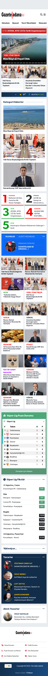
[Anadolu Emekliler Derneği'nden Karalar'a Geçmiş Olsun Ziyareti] (35, 308)
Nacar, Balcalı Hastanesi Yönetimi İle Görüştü (12, 322)
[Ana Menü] (45, 15)
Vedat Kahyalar (21, 614)
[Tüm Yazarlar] (44, 236)
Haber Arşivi (32, 656)
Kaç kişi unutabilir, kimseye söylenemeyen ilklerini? (25, 599)
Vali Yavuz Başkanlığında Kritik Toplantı (34, 296)
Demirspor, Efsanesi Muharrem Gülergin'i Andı (27, 227)
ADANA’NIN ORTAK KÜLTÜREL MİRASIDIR (39, 213)
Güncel (36, 195)
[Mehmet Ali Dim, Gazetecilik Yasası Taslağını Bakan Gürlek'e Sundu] (35, 361)
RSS (9, 666)
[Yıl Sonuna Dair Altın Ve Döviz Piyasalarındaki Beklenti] (12, 335)
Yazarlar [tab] (10, 236)
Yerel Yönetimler (28, 23)
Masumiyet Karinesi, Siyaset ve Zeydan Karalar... (27, 588)
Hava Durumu (9, 645)
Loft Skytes (19, 584)
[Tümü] (44, 549)
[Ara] (41, 15)
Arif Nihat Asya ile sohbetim (25, 577)
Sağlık (6, 317)
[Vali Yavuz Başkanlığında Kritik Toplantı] (35, 283)
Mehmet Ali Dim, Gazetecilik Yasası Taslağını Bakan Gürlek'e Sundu (15, 200)
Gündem (5, 23)
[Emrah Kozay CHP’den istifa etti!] (35, 335)
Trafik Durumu (33, 645)
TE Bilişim (29, 673)
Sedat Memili (20, 574)
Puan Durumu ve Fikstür (12, 651)
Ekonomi (43, 23)
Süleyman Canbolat (26, 243)
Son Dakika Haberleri (11, 656)
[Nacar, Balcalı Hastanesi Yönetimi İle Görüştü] (12, 308)
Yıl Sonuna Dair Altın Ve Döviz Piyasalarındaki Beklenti (12, 349)
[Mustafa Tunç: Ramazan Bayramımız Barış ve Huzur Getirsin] (35, 389)
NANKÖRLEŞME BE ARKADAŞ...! (26, 248)
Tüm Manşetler (33, 651)
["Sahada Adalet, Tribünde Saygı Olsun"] (12, 283)
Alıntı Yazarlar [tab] (26, 236)
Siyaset (15, 23)
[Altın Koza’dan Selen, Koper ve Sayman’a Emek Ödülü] (12, 361)
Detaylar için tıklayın (24, 471)
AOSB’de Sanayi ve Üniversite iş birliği (38, 200)
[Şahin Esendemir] (7, 597)
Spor (12, 208)
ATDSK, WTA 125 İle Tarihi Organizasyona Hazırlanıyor (16, 213)
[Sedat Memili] (7, 576)
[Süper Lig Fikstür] (44, 480)
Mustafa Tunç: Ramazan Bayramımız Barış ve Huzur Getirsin (35, 402)
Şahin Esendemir (21, 595)
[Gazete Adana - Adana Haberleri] (13, 15)
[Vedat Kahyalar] (7, 617)
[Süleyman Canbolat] (10, 246)
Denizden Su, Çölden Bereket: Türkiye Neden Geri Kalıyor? (26, 618)
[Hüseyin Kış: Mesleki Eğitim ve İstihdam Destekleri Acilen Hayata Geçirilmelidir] (12, 389)
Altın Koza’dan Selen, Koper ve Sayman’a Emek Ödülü (12, 377)
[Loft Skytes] (7, 586)
